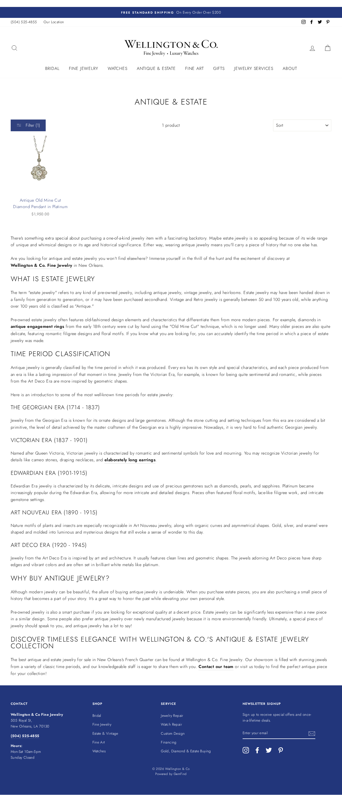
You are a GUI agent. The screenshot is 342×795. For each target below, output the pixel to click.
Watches (117, 68)
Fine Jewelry (83, 68)
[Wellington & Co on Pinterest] (280, 750)
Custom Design (173, 733)
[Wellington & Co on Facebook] (257, 750)
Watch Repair (171, 724)
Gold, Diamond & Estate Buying (186, 751)
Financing (169, 742)
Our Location (54, 22)
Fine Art (194, 68)
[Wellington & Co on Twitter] (269, 750)
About (290, 68)
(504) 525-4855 (24, 22)
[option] (171, 12)
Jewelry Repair (172, 715)
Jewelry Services (253, 68)
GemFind (180, 774)
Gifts (219, 68)
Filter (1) (32, 125)
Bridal (52, 68)
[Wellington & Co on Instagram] (246, 750)
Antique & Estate (156, 68)
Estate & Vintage (105, 733)
